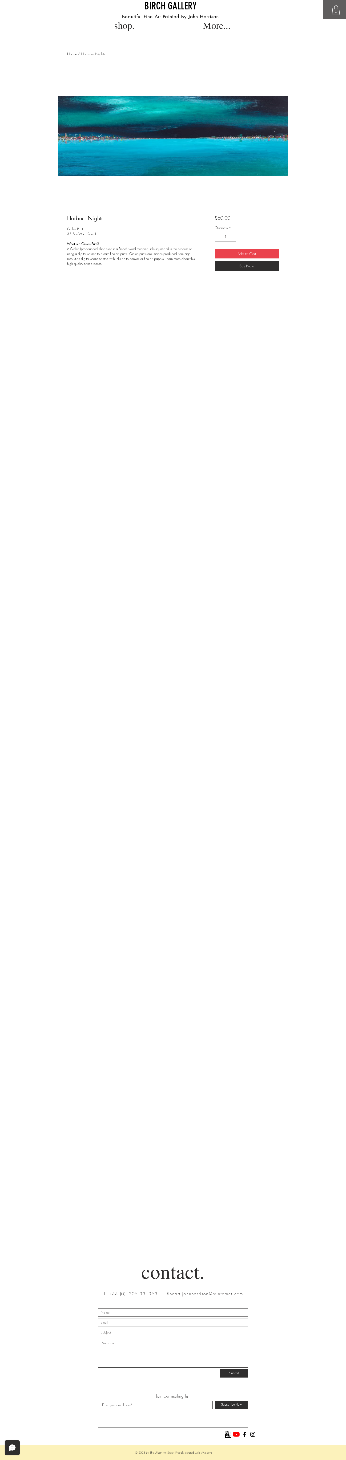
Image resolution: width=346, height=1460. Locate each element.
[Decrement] (218, 236)
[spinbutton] (225, 236)
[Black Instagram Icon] (252, 1434)
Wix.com (206, 1453)
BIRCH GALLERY (170, 6)
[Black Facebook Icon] (244, 1434)
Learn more (173, 258)
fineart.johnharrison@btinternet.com (205, 1293)
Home (71, 54)
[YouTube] (236, 1434)
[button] (336, 10)
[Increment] (232, 236)
